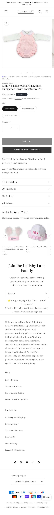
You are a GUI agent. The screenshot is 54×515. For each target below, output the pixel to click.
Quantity (6, 122)
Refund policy (41, 503)
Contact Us (10, 437)
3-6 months (12, 116)
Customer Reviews (14, 430)
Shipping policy (44, 507)
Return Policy (11, 424)
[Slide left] (21, 73)
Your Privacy (11, 443)
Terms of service (28, 507)
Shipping (18, 98)
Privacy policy (12, 507)
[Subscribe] (45, 293)
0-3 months (29, 109)
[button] (6, 11)
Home (4, 77)
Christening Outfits (14, 393)
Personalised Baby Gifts (16, 399)
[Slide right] (33, 73)
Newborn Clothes (13, 386)
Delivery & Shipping (15, 417)
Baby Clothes (11, 380)
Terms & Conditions (15, 450)
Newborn (11, 109)
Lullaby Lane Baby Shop (23, 503)
